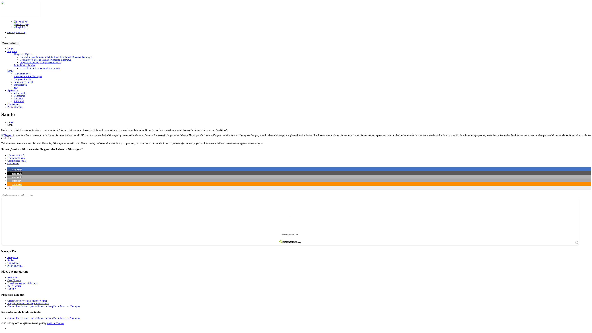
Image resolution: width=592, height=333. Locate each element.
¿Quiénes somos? (22, 73)
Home (10, 48)
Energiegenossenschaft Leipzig (22, 283)
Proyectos (12, 51)
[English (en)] (21, 27)
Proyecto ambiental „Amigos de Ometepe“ (40, 62)
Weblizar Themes (55, 323)
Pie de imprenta (15, 107)
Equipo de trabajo (22, 79)
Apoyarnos (12, 90)
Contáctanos (13, 104)
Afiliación (18, 98)
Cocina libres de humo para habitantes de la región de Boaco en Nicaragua (56, 57)
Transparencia (20, 84)
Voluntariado (20, 93)
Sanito (10, 71)
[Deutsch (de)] (21, 24)
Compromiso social (16, 160)
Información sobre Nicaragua (28, 76)
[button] (14, 169)
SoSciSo (11, 288)
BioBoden (12, 277)
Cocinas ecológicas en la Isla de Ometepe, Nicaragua (45, 59)
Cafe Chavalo (14, 280)
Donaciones (19, 96)
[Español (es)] (21, 21)
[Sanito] (20, 16)
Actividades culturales (24, 65)
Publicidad (19, 101)
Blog (16, 87)
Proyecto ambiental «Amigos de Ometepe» (28, 303)
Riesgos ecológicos (23, 54)
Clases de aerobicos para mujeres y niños (40, 68)
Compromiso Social (23, 82)
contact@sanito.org (16, 32)
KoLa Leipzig (14, 286)
